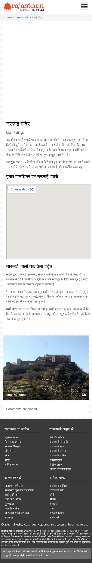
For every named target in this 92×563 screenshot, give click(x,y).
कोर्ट (52, 495)
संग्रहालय (10, 451)
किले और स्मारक (13, 442)
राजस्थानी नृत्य (57, 446)
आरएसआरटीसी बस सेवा (17, 513)
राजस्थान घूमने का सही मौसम (19, 490)
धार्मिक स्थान (11, 464)
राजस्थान (8, 17)
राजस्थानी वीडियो (58, 455)
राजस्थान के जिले (58, 486)
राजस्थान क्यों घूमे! (14, 486)
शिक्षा (52, 508)
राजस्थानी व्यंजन (58, 451)
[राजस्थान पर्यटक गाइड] (23, 6)
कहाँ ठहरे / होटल (13, 499)
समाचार (53, 504)
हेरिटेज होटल (56, 464)
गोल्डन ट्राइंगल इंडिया (60, 469)
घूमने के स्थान (11, 437)
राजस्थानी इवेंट (57, 490)
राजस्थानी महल (12, 446)
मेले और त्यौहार (57, 437)
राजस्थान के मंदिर (22, 17)
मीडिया (53, 499)
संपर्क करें (54, 517)
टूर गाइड (9, 517)
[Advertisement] (45, 73)
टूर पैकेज (9, 504)
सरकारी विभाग (57, 513)
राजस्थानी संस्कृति (59, 442)
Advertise (82, 524)
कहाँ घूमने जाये (12, 495)
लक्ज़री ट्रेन (56, 460)
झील (7, 455)
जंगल (7, 460)
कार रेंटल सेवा (12, 508)
